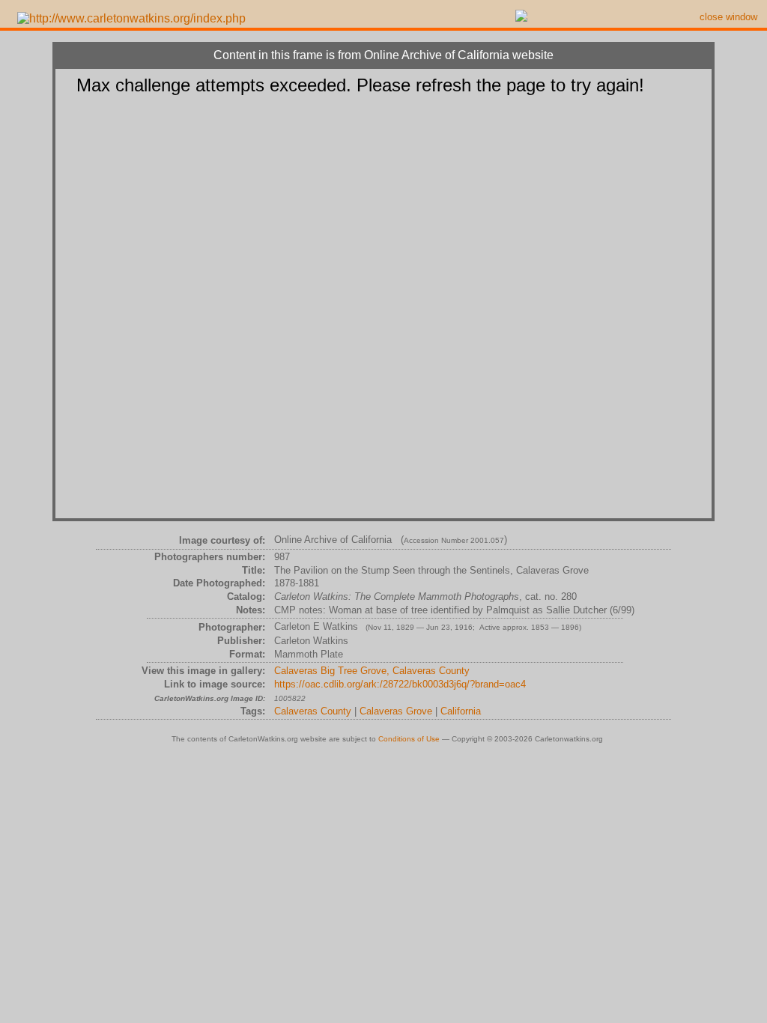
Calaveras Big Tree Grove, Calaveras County (372, 670)
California (460, 711)
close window (728, 16)
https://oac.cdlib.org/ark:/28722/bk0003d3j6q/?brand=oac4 (400, 684)
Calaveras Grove (396, 711)
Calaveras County (312, 711)
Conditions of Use (409, 739)
